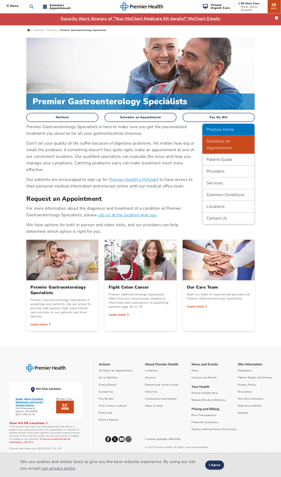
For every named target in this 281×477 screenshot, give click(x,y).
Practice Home (220, 129)
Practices (52, 30)
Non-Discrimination (251, 398)
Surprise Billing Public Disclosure (214, 429)
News (195, 370)
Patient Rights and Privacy (255, 377)
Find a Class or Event (113, 405)
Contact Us (217, 218)
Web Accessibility (250, 405)
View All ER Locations (27, 423)
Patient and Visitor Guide (161, 384)
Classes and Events (204, 377)
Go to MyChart (108, 377)
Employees (245, 370)
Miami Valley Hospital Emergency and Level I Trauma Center (30, 402)
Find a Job (105, 412)
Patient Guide (219, 159)
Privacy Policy (247, 384)
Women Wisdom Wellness (209, 400)
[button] (31, 6)
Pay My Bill (219, 117)
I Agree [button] (215, 465)
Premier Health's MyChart (134, 179)
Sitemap (243, 412)
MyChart (62, 117)
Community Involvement (161, 398)
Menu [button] (14, 6)
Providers (216, 171)
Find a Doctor (108, 384)
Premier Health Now (205, 393)
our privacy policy (58, 468)
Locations (38, 30)
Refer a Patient (108, 419)
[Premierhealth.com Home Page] (28, 30)
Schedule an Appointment (140, 117)
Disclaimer (245, 391)
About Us (151, 391)
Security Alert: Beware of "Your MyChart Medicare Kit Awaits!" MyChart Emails (140, 18)
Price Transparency (204, 415)
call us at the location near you (127, 215)
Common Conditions (226, 195)
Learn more (39, 324)
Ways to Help (154, 405)
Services (215, 183)
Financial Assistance (205, 422)
